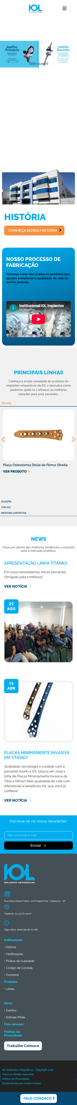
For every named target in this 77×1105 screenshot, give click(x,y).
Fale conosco (13, 1024)
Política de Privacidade (13, 1033)
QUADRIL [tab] (6, 501)
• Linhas (9, 989)
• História (10, 947)
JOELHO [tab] (6, 507)
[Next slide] (73, 439)
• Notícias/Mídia (14, 1017)
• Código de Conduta (18, 968)
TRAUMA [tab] (6, 403)
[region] (38, 83)
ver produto (14, 471)
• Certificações (13, 954)
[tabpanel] (38, 450)
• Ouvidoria (11, 974)
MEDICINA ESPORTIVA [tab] (13, 513)
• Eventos (10, 1010)
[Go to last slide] (4, 439)
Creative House (32, 1083)
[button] (64, 8)
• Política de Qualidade (19, 961)
